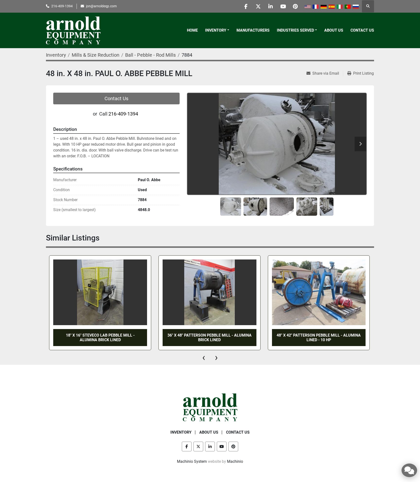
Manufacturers (253, 30)
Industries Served (295, 30)
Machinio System (192, 461)
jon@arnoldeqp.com (101, 6)
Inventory (215, 30)
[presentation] (203, 357)
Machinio (235, 461)
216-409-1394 (62, 6)
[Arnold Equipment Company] (210, 407)
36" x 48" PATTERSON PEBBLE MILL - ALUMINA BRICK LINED (209, 337)
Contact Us (362, 30)
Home (192, 30)
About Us (333, 30)
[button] (217, 30)
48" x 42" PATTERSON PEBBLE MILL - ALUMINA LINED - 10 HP (319, 337)
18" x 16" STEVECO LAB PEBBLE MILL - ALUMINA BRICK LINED (100, 337)
